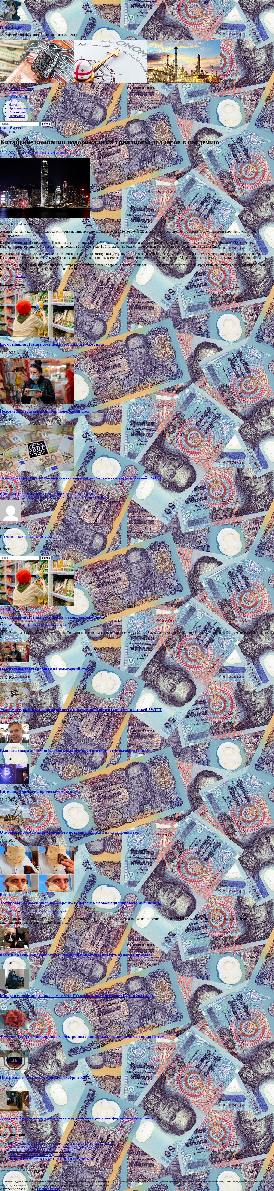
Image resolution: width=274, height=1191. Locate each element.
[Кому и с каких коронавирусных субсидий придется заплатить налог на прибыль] (14, 946)
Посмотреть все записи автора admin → (29, 536)
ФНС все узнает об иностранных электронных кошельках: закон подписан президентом (82, 1036)
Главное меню (10, 128)
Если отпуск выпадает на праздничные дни (40, 1155)
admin (26, 152)
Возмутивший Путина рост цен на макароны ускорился (52, 344)
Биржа (13, 93)
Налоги (14, 104)
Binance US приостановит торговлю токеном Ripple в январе (53, 1147)
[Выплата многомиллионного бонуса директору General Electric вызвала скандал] (14, 742)
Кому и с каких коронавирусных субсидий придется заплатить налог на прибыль (76, 955)
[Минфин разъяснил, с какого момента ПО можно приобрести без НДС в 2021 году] (14, 987)
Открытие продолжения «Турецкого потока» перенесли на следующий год (69, 832)
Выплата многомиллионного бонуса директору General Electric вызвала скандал (75, 750)
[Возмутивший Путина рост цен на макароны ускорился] (37, 336)
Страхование (18, 112)
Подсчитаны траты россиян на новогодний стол (44, 411)
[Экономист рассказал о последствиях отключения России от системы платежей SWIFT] (37, 470)
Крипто (14, 100)
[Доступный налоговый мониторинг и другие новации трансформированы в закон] (14, 1110)
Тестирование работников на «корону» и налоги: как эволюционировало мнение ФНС (81, 903)
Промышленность (22, 108)
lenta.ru (21, 276)
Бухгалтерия (18, 97)
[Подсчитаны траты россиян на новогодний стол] (37, 403)
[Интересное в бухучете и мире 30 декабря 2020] (14, 1069)
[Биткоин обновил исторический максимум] (14, 783)
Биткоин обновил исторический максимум (40, 791)
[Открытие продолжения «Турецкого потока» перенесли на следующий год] (14, 824)
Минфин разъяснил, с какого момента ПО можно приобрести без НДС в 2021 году (77, 995)
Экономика (17, 116)
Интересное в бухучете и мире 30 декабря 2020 (43, 1077)
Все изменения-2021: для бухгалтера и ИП (39, 1151)
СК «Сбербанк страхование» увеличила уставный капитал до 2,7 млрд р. (62, 1143)
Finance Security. (11, 27)
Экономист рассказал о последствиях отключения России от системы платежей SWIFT (81, 478)
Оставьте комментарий (50, 152)
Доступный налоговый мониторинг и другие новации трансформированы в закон (77, 1118)
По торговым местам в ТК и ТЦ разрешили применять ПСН (53, 1159)
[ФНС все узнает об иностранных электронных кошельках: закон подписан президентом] (14, 1028)
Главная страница (21, 89)
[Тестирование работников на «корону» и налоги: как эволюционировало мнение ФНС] (37, 891)
